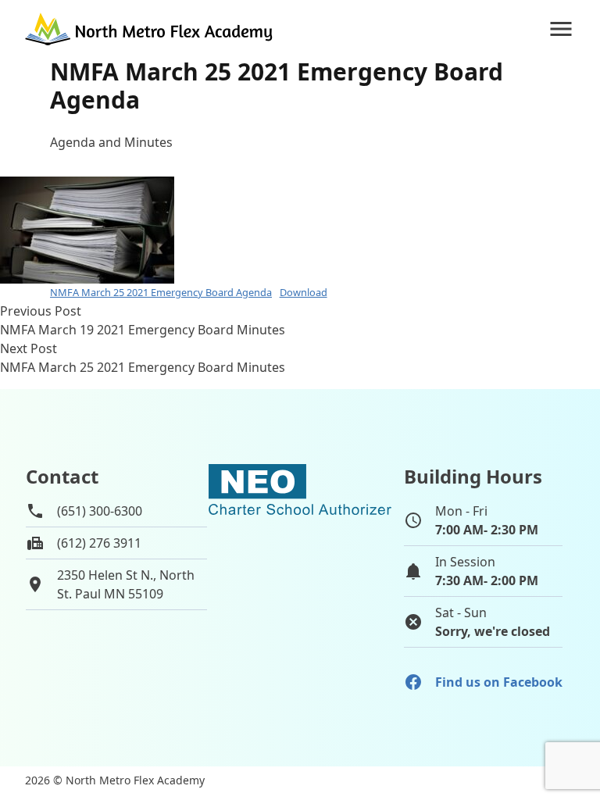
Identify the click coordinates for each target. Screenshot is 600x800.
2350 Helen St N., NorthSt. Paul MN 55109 (126, 584)
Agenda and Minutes (111, 142)
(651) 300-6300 (99, 511)
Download (303, 292)
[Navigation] (561, 29)
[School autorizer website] (300, 559)
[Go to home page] (150, 28)
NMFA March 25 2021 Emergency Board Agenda (161, 292)
